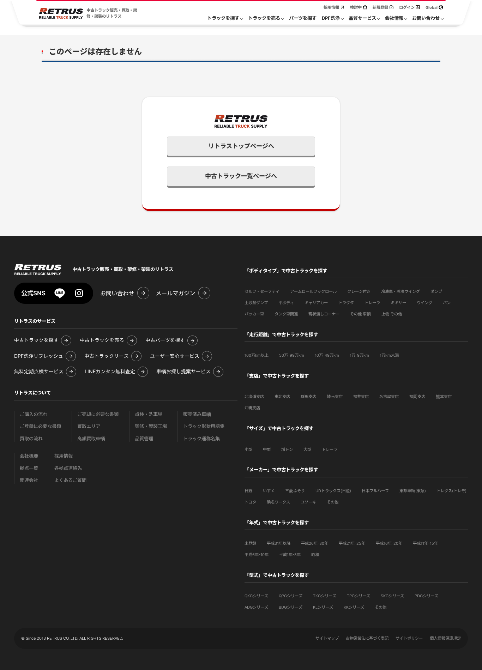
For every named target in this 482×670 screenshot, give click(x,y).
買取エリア (88, 426)
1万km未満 (389, 355)
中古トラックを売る (102, 340)
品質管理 (144, 438)
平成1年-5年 (290, 555)
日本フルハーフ (375, 491)
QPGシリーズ (290, 596)
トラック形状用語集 (203, 426)
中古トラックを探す (36, 340)
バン (447, 303)
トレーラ (372, 303)
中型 (267, 449)
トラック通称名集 (201, 438)
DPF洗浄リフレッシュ (38, 356)
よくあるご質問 (70, 480)
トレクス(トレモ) (451, 491)
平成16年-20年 (389, 543)
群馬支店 (308, 396)
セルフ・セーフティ (262, 291)
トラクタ (346, 303)
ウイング (424, 303)
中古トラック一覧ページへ (241, 176)
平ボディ (286, 303)
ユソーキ (308, 502)
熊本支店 (444, 396)
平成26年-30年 (314, 543)
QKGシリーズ (256, 596)
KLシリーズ (323, 607)
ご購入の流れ (33, 414)
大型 (307, 449)
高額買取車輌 (91, 438)
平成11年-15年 (425, 543)
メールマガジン (175, 293)
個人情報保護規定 (445, 638)
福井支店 (361, 396)
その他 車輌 (360, 314)
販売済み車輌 (197, 414)
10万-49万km (327, 355)
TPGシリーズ (358, 596)
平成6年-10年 (257, 555)
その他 (332, 502)
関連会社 (29, 480)
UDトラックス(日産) (333, 491)
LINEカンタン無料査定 (110, 371)
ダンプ (436, 291)
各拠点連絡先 (68, 468)
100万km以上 (257, 355)
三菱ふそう (295, 491)
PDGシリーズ (426, 596)
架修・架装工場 (151, 426)
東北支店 (282, 396)
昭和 (315, 555)
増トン (287, 449)
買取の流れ (31, 438)
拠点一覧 (29, 468)
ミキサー (398, 303)
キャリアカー (316, 303)
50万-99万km (291, 355)
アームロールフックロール (313, 291)
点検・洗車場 (148, 414)
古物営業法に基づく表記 (367, 638)
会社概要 (29, 456)
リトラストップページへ (241, 146)
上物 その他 (391, 314)
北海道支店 (254, 396)
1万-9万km (359, 355)
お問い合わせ (117, 293)
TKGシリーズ (324, 596)
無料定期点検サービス (39, 371)
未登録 (250, 543)
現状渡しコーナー (323, 314)
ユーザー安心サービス (174, 356)
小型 (248, 449)
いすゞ (269, 491)
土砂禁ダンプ (256, 303)
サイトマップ (327, 638)
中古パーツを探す (165, 340)
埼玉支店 (335, 396)
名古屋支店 (389, 396)
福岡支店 (417, 396)
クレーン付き (358, 291)
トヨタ (250, 502)
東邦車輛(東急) (412, 491)
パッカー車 (254, 314)
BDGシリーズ (290, 607)
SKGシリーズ (392, 596)
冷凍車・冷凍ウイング (400, 291)
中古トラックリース (106, 356)
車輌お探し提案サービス (183, 371)
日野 (248, 491)
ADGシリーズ (256, 607)
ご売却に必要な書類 (98, 414)
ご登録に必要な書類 (40, 426)
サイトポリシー (409, 638)
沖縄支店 (252, 408)
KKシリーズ (354, 607)
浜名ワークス (278, 502)
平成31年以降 (278, 543)
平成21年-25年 (352, 543)
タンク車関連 (286, 314)
